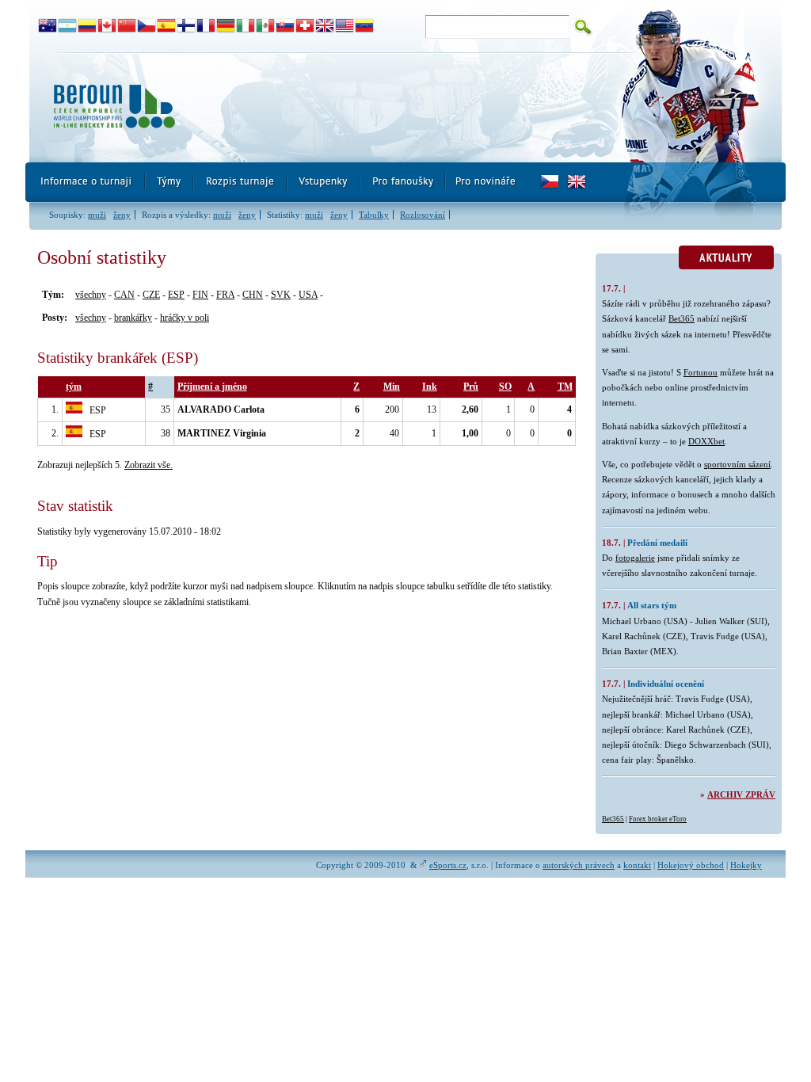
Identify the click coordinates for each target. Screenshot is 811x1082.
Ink (429, 386)
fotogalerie (635, 557)
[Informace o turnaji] (85, 182)
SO (505, 386)
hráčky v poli (184, 317)
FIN (200, 294)
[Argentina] (68, 26)
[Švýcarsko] (305, 26)
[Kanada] (107, 26)
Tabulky (374, 214)
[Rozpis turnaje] (240, 182)
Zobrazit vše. (148, 465)
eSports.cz (447, 865)
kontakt (637, 865)
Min (391, 386)
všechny (90, 294)
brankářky (133, 317)
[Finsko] (186, 26)
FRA (225, 294)
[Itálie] (246, 26)
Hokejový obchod (690, 865)
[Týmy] (170, 182)
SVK (281, 294)
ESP (176, 294)
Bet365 (681, 318)
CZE (151, 294)
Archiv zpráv (741, 794)
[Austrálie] (48, 26)
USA (308, 294)
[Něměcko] (226, 26)
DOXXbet (706, 441)
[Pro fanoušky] (403, 182)
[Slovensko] (285, 26)
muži (97, 214)
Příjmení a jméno (212, 386)
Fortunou (700, 372)
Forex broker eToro (658, 819)
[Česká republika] (147, 26)
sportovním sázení (737, 464)
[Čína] (127, 26)
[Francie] (206, 26)
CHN (252, 294)
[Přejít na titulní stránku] (314, 107)
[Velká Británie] (325, 26)
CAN (124, 294)
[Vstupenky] (323, 182)
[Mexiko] (266, 26)
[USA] (345, 26)
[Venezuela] (365, 26)
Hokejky (746, 865)
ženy (122, 214)
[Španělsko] (167, 26)
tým (74, 386)
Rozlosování (422, 214)
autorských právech (579, 865)
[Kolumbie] (87, 26)
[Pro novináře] (485, 182)
